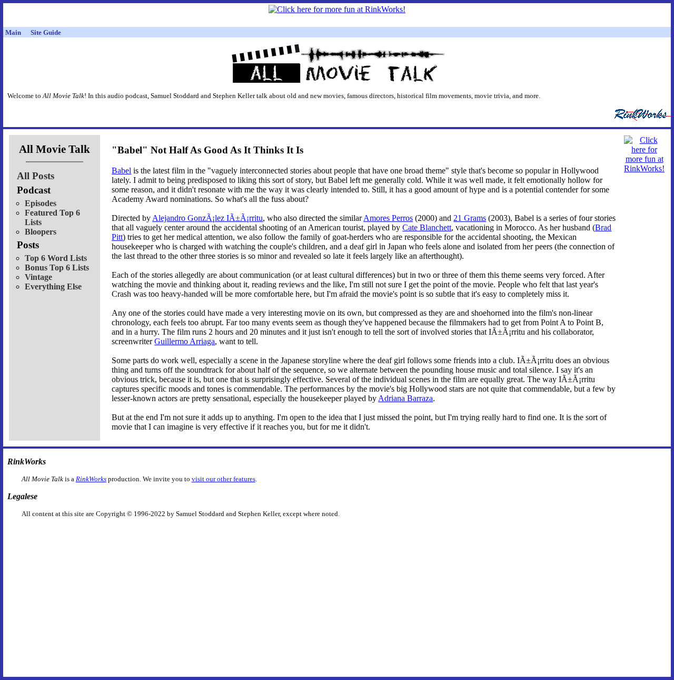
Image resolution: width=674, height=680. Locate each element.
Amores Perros (388, 217)
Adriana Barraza (405, 398)
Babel (121, 170)
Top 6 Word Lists (56, 258)
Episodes (40, 203)
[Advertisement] (283, 535)
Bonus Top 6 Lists (57, 267)
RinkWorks (91, 479)
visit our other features (223, 479)
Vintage (38, 277)
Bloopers (40, 231)
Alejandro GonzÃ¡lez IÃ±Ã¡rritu (207, 217)
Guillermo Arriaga (184, 341)
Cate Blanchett (426, 227)
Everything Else (53, 286)
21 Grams (469, 217)
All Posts (35, 175)
